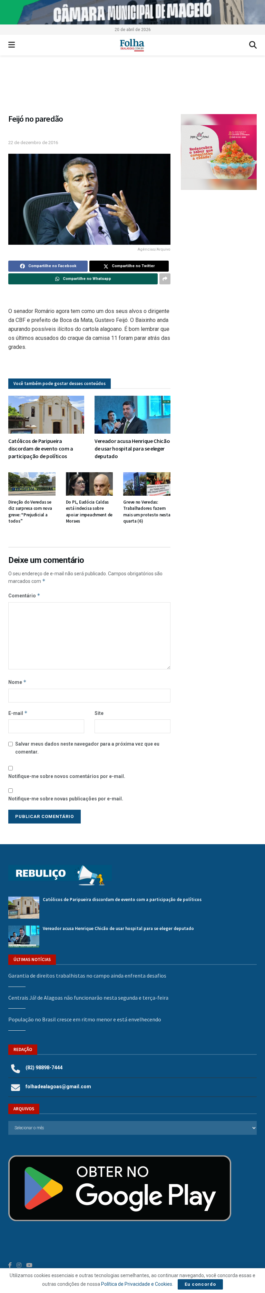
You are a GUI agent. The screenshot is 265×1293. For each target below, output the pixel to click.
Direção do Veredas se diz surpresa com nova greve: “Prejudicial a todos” (30, 511)
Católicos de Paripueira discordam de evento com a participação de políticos (40, 448)
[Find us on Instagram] (19, 1265)
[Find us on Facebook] (10, 1265)
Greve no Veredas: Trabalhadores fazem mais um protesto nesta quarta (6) (146, 511)
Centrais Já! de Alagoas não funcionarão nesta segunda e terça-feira (88, 997)
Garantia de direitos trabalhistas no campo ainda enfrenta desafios (87, 975)
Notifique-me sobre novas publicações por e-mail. (65, 798)
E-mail (18, 713)
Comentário (24, 595)
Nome (17, 682)
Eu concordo (200, 1284)
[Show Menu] (11, 45)
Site (99, 713)
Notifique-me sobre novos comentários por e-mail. (66, 776)
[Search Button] (253, 45)
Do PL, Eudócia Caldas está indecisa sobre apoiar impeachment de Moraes (89, 511)
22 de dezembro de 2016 (33, 142)
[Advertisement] (219, 238)
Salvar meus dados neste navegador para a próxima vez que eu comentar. (87, 747)
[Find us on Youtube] (29, 1265)
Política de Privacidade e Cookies (136, 1284)
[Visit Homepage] (132, 45)
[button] (132, 88)
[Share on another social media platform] (164, 278)
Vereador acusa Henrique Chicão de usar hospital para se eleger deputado (132, 448)
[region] (132, 12)
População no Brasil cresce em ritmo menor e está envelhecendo (84, 1019)
